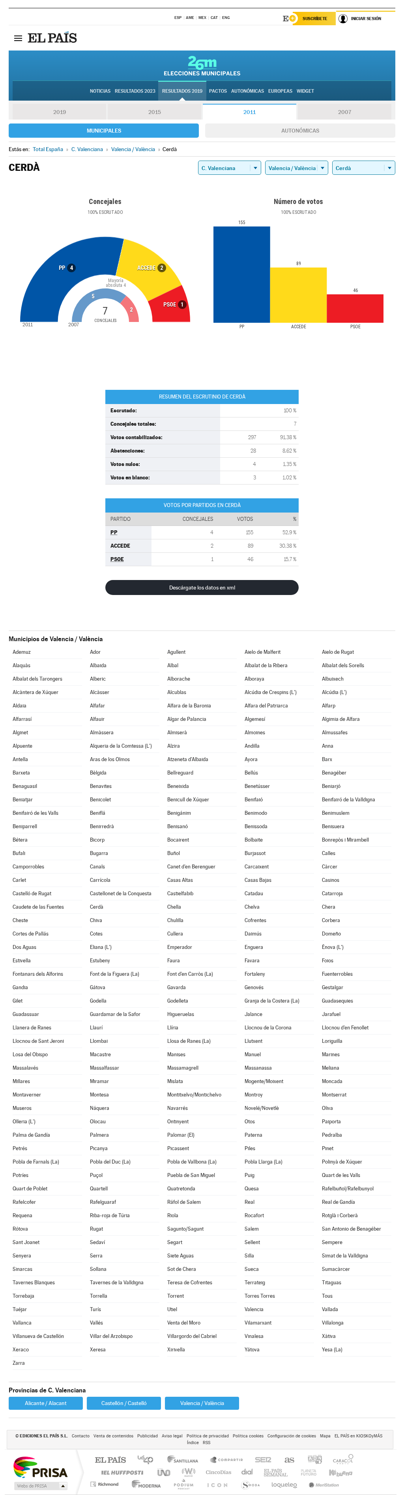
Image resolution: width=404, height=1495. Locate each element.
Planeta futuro (305, 1472)
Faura (173, 961)
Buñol (173, 853)
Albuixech (333, 679)
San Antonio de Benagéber (351, 1229)
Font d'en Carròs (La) (190, 974)
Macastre (100, 1054)
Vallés (96, 1323)
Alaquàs (21, 665)
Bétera (20, 840)
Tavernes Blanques (34, 1282)
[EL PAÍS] (53, 37)
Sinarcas (22, 1269)
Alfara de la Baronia (189, 706)
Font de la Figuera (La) (114, 974)
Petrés (20, 1148)
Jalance (253, 1014)
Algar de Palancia (186, 719)
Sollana (98, 1269)
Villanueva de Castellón (38, 1336)
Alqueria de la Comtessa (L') (121, 746)
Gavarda (176, 987)
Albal (172, 665)
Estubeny (100, 961)
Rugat (96, 1229)
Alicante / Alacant (46, 1403)
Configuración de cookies (291, 1436)
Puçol (96, 1175)
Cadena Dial (247, 1472)
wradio (187, 1472)
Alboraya (254, 679)
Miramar (99, 1081)
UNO (164, 1472)
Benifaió (254, 800)
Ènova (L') (333, 947)
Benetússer (257, 786)
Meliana (330, 1068)
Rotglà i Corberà (340, 1215)
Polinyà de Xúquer (342, 1162)
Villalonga (333, 1323)
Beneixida (178, 786)
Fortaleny (255, 974)
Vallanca (22, 1323)
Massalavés (25, 1068)
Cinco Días (217, 1472)
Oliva (327, 1108)
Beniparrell (25, 826)
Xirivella (176, 1350)
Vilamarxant (258, 1323)
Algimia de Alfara (341, 719)
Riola (172, 1215)
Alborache (178, 679)
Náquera (99, 1108)
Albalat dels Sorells (343, 665)
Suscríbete (315, 18)
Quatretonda (181, 1189)
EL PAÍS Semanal (276, 1472)
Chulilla (175, 920)
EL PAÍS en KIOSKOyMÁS (358, 1436)
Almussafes (335, 732)
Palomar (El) (181, 1135)
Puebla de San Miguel (191, 1175)
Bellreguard (180, 773)
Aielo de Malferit (263, 652)
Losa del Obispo (30, 1054)
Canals (97, 867)
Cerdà (96, 907)
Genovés (254, 987)
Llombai (99, 1041)
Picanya (99, 1148)
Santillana (185, 1460)
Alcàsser (99, 692)
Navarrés (177, 1108)
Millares (21, 1081)
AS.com (286, 1460)
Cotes (96, 934)
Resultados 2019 (182, 91)
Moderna (144, 1484)
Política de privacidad (208, 1436)
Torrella (98, 1296)
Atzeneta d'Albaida (187, 759)
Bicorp (97, 840)
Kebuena (334, 1472)
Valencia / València (202, 1403)
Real (249, 1202)
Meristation (322, 1484)
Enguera (254, 947)
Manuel (253, 1054)
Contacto (81, 1436)
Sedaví (97, 1242)
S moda (250, 1484)
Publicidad (147, 1436)
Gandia (20, 987)
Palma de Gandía (31, 1135)
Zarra (19, 1363)
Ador (95, 652)
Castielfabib (180, 893)
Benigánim (179, 813)
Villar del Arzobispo (111, 1336)
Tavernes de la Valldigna (117, 1282)
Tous (327, 1296)
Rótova (20, 1229)
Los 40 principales (148, 1460)
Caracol (341, 1460)
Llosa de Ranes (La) (189, 1041)
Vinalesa (254, 1336)
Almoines (255, 732)
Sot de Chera (181, 1269)
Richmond (105, 1484)
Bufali (19, 853)
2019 (59, 112)
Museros (22, 1108)
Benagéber (334, 773)
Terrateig (255, 1282)
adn (312, 1460)
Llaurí (96, 1028)
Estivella (22, 961)
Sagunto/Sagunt (185, 1229)
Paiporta (331, 1122)
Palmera (99, 1135)
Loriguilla (332, 1041)
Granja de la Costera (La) (272, 1001)
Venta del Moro (183, 1323)
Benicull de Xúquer (188, 800)
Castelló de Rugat (32, 893)
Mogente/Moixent (264, 1081)
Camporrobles (28, 867)
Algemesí (255, 719)
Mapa (325, 1436)
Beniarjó (331, 786)
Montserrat (334, 1095)
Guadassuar (26, 1014)
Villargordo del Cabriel (192, 1336)
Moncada (332, 1081)
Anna (327, 746)
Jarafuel (331, 1014)
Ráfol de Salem (184, 1202)
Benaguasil (25, 786)
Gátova (97, 987)
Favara (252, 961)
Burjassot (255, 853)
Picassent (178, 1148)
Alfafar (97, 706)
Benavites (101, 786)
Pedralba (332, 1135)
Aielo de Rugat (338, 652)
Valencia (254, 1309)
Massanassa (258, 1068)
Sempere (332, 1242)
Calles (328, 853)
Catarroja (332, 893)
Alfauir (97, 719)
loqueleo (285, 1484)
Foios (327, 961)
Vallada (330, 1309)
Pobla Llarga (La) (263, 1162)
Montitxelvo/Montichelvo (194, 1095)
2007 (344, 112)
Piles (250, 1148)
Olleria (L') (24, 1122)
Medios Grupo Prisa (40, 1486)
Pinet (327, 1148)
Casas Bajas (258, 880)
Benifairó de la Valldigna (348, 800)
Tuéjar (20, 1309)
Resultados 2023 (135, 91)
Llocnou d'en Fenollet (345, 1028)
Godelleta (177, 1001)
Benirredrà (102, 826)
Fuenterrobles (337, 974)
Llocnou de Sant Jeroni (38, 1041)
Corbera (331, 920)
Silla (249, 1256)
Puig (249, 1175)
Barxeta (21, 773)
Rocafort (254, 1215)
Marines (331, 1054)
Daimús (253, 934)
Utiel (172, 1309)
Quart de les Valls (341, 1175)
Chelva (252, 907)
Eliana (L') (101, 947)
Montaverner (27, 1095)
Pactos (218, 91)
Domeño (331, 934)
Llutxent (253, 1041)
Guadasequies (337, 1001)
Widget (305, 91)
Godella (98, 1001)
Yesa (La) (332, 1350)
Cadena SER (261, 1460)
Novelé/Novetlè (262, 1108)
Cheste (20, 920)
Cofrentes (255, 920)
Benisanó (177, 826)
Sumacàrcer (336, 1269)
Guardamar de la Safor (115, 1014)
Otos (250, 1122)
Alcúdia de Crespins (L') (271, 692)
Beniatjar (23, 800)
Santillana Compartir (227, 1460)
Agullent (176, 652)
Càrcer (329, 867)
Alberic (98, 679)
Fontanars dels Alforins (38, 974)
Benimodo (256, 813)
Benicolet (100, 800)
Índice (193, 1442)
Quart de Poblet (30, 1189)
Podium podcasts (183, 1484)
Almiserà (177, 732)
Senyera (22, 1256)
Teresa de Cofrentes (189, 1282)
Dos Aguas (24, 947)
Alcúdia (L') (334, 692)
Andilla (252, 746)
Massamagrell (182, 1068)
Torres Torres (260, 1296)
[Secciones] (18, 37)
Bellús (251, 773)
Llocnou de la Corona (268, 1028)
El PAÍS (110, 1460)
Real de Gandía (338, 1202)
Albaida (98, 665)
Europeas (280, 91)
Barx (327, 759)
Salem (252, 1229)
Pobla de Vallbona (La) (192, 1162)
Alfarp (328, 706)
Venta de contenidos (113, 1436)
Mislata (175, 1081)
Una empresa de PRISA (40, 1467)
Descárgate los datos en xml (202, 587)
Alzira (173, 746)
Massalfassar (104, 1068)
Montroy (254, 1095)
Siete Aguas (180, 1256)
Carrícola (100, 880)
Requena (22, 1215)
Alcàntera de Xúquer (35, 692)
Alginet (20, 732)
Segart (174, 1242)
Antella (20, 759)
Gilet (17, 1001)
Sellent (252, 1242)
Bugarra (99, 853)
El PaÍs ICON (217, 1484)
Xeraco (21, 1350)
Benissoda (256, 826)
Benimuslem (336, 813)
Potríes (20, 1175)
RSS (206, 1442)
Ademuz (22, 652)
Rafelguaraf (103, 1202)
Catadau (254, 893)
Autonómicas (300, 130)
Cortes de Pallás (31, 934)
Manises (176, 1054)
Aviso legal (172, 1436)
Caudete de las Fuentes (38, 907)
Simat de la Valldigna (345, 1256)
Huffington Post (121, 1472)
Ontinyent (178, 1122)
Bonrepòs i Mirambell (345, 840)
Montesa (99, 1095)
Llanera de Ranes (32, 1028)
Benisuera (333, 826)
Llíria (172, 1028)
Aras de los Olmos (110, 759)
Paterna (253, 1135)
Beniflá (97, 813)
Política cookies (248, 1436)
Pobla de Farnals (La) (36, 1162)
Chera (328, 907)
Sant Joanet (26, 1242)
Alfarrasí (22, 719)
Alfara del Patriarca (266, 706)
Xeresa (98, 1350)
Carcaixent (257, 867)
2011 (249, 112)
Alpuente (22, 746)
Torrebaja (23, 1296)
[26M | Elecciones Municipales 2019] (202, 65)
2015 (154, 112)
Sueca (252, 1269)
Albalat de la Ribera (266, 665)
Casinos (330, 880)
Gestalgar (332, 987)
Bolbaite (254, 840)
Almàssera (102, 732)
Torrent (175, 1296)
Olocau (98, 1122)
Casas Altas (180, 880)
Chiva (96, 920)
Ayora (251, 759)
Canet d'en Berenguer (191, 867)
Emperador (179, 947)
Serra (96, 1256)
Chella (174, 907)
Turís (95, 1309)
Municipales (104, 130)
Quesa (252, 1189)
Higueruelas (180, 1014)
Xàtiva (329, 1336)
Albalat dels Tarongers (37, 679)
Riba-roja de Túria (110, 1215)
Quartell (99, 1189)
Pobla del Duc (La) (110, 1162)
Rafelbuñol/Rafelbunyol (348, 1189)
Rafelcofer (24, 1202)
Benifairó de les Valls (35, 813)
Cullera (175, 934)
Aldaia (19, 706)
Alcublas (176, 692)
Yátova (252, 1350)
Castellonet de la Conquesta (121, 893)
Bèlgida (98, 773)
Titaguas (331, 1282)
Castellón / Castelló (124, 1403)
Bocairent (178, 840)
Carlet (19, 880)
